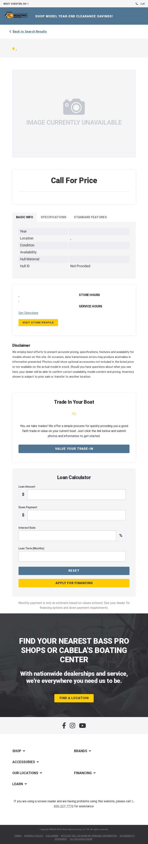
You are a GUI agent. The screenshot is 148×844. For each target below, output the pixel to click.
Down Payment (27, 511)
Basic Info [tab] (24, 217)
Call (142, 4)
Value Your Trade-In (74, 449)
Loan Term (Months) (31, 548)
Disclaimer (52, 836)
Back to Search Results (30, 31)
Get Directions (28, 313)
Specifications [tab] (53, 217)
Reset (74, 571)
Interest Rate (70, 532)
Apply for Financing (74, 583)
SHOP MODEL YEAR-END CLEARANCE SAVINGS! (74, 16)
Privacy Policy (35, 836)
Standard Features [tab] (90, 217)
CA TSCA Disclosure (81, 839)
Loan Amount (26, 491)
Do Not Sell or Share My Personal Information (90, 836)
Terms (18, 836)
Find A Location (74, 698)
